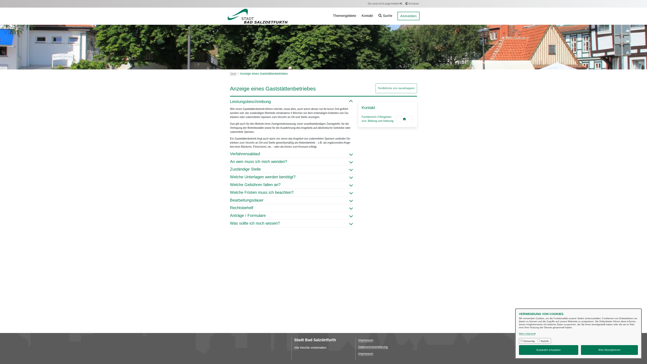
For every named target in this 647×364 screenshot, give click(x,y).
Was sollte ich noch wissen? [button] (255, 223)
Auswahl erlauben (548, 349)
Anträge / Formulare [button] (248, 215)
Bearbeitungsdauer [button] (247, 200)
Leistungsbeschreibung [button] (250, 101)
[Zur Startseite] (257, 15)
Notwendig (529, 341)
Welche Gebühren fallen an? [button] (255, 184)
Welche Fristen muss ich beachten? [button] (262, 192)
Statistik (545, 341)
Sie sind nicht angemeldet (383, 3)
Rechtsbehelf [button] (241, 207)
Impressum (365, 340)
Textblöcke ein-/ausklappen (396, 88)
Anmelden (408, 16)
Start (233, 73)
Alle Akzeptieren (609, 349)
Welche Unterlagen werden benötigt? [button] (263, 177)
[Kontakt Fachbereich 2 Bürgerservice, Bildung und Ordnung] (404, 119)
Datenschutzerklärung (373, 347)
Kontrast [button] (413, 3)
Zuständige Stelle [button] (245, 169)
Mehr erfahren (526, 333)
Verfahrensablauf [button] (245, 153)
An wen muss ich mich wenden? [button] (258, 161)
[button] (385, 16)
